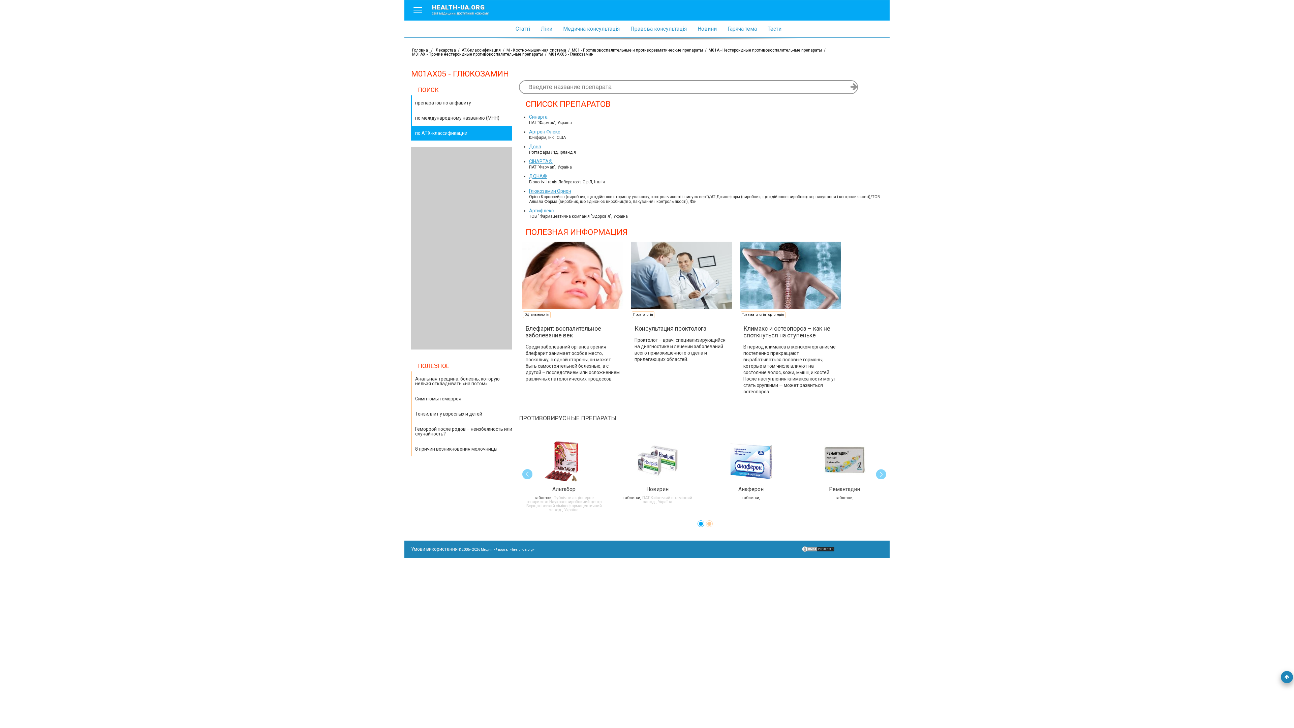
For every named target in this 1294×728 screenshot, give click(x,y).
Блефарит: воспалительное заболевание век (563, 332)
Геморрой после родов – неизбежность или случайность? (463, 431)
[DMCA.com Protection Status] (818, 550)
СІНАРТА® (541, 161)
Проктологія (643, 314)
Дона (535, 146)
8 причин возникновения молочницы (456, 449)
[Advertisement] (461, 248)
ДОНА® (538, 176)
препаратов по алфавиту (443, 102)
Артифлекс (541, 210)
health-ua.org (460, 9)
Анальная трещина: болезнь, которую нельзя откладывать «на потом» (457, 381)
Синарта (538, 117)
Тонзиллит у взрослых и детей (448, 414)
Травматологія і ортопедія (763, 314)
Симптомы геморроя (438, 398)
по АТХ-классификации (441, 133)
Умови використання (434, 549)
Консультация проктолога (670, 328)
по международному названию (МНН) (457, 118)
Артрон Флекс (544, 131)
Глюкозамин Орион (550, 191)
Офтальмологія (536, 314)
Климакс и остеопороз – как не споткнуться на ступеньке (786, 332)
